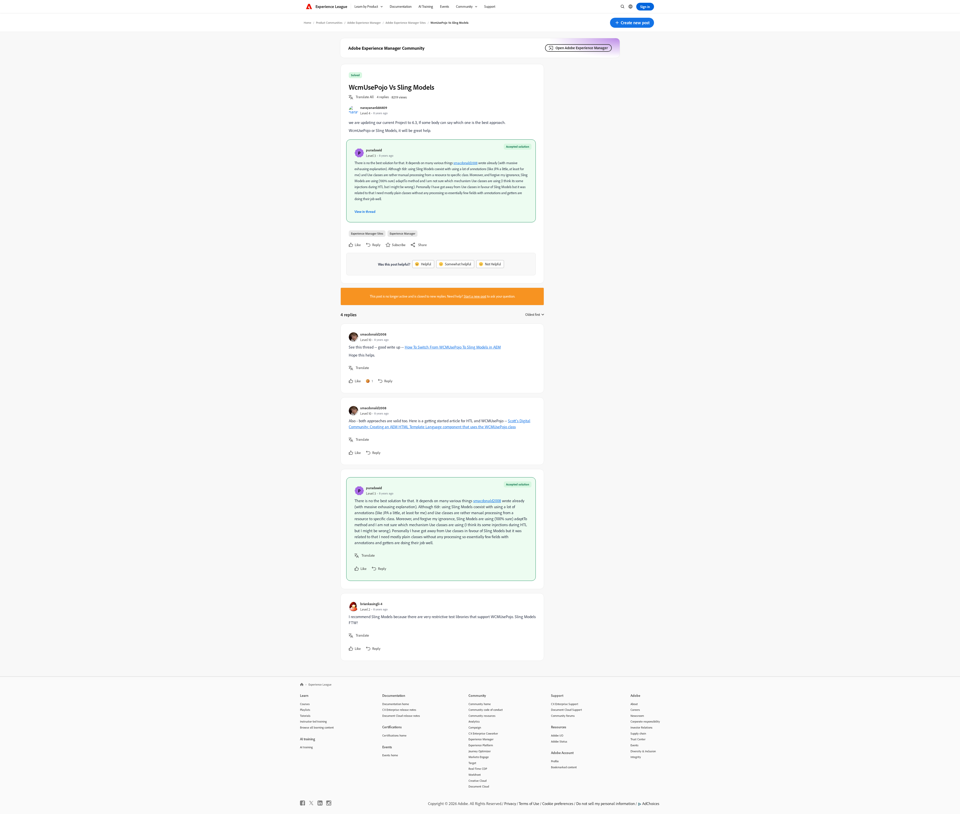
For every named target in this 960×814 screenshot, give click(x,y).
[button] (632, 23)
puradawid (374, 150)
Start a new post (475, 296)
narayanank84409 (373, 107)
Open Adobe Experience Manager (582, 47)
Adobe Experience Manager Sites (406, 22)
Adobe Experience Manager (364, 22)
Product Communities (329, 22)
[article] (441, 358)
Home (307, 22)
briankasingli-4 (371, 604)
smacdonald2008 (466, 163)
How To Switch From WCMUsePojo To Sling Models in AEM (453, 347)
